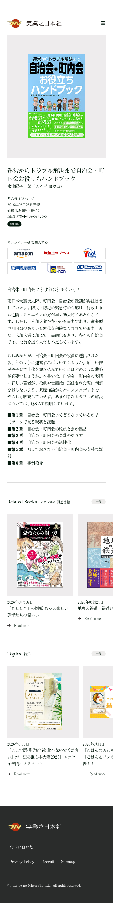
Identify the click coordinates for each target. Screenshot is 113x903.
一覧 (98, 501)
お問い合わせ (21, 847)
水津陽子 (15, 186)
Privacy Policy (22, 862)
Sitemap (68, 862)
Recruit (47, 862)
